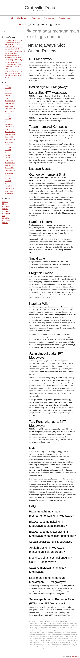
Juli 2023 (7, 176)
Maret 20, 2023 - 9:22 (37, 621)
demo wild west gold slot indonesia (39, 636)
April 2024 (8, 152)
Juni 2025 (8, 116)
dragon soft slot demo (56, 636)
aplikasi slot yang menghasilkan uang (44, 625)
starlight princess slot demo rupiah (49, 646)
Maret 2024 (8, 155)
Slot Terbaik (22, 18)
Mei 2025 (8, 119)
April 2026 (8, 90)
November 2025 (10, 103)
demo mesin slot (44, 631)
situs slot (5, 206)
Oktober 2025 (9, 106)
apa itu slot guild (61, 623)
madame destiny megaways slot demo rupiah (60, 638)
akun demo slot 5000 (37, 623)
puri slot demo (73, 640)
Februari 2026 (9, 96)
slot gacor (6, 211)
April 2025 (8, 121)
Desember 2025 (10, 101)
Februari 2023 (9, 188)
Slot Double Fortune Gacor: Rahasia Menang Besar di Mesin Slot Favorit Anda (13, 42)
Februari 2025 (9, 126)
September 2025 (10, 108)
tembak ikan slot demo (66, 646)
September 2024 (10, 139)
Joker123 (5, 218)
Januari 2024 (9, 160)
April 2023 (8, 183)
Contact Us (49, 18)
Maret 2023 (8, 186)
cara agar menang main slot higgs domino (58, 627)
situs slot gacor (8, 213)
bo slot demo (41, 627)
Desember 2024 (10, 132)
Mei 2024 (8, 150)
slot (3, 216)
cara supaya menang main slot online (61, 629)
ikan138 (5, 202)
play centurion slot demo (61, 640)
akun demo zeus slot (50, 623)
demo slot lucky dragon (54, 633)
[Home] (20, 24)
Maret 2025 (8, 124)
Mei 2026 (8, 88)
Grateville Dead (40, 7)
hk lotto (5, 204)
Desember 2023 (10, 163)
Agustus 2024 (9, 142)
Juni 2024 (8, 147)
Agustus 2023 (9, 173)
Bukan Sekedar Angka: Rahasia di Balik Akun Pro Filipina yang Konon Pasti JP (14, 58)
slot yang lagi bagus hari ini (66, 644)
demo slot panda (53, 634)
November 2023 (10, 165)
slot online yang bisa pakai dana (48, 644)
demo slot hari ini (42, 633)
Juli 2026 (7, 85)
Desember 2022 (10, 194)
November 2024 (10, 134)
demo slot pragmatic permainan (67, 634)
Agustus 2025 (9, 111)
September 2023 (10, 170)
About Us (36, 18)
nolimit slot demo (48, 640)
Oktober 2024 (9, 137)
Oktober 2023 (9, 168)
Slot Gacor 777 (64, 621)
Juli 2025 (7, 114)
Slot (11, 18)
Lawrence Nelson (52, 621)
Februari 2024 (9, 157)
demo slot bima (54, 631)
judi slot (5, 209)
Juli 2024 (7, 145)
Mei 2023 (8, 181)
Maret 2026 (8, 93)
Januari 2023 (9, 191)
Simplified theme (75, 656)
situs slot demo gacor (53, 642)
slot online (6, 220)
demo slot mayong (67, 633)
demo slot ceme (64, 631)
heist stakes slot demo (39, 638)
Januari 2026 (9, 98)
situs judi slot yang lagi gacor (37, 642)
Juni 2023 (8, 178)
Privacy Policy (64, 18)
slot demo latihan (65, 642)
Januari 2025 (9, 129)
